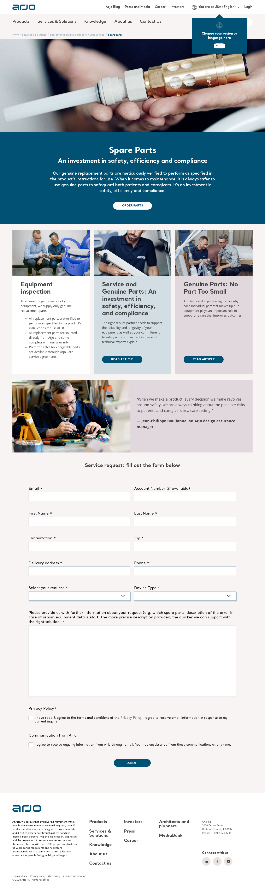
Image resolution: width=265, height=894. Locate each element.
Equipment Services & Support (68, 34)
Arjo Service (97, 34)
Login (248, 7)
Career (160, 7)
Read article (122, 359)
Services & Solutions (34, 34)
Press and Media (137, 7)
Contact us (100, 864)
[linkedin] (206, 861)
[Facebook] (217, 861)
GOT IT (219, 46)
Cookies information (74, 876)
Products (98, 822)
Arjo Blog (113, 7)
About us (98, 854)
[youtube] (228, 861)
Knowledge (100, 845)
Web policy (54, 876)
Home (15, 34)
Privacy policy (38, 876)
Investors (177, 7)
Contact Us (150, 21)
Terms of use (20, 876)
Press (129, 831)
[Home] (23, 7)
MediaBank (171, 836)
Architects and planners (174, 824)
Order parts (132, 205)
